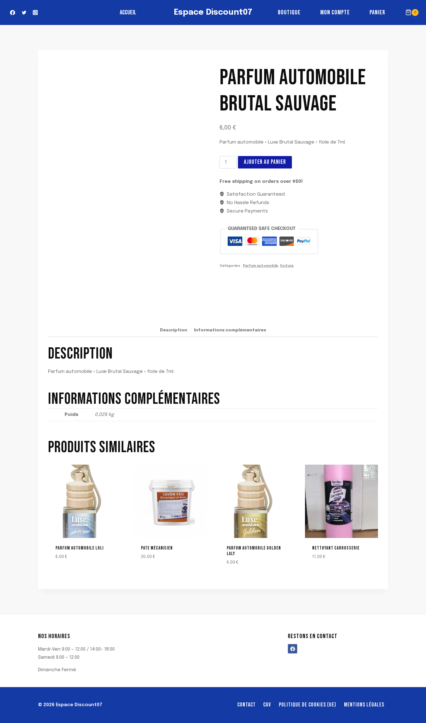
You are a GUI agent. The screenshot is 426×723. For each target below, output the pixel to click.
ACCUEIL (128, 12)
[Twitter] (24, 12)
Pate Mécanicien (157, 548)
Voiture (287, 265)
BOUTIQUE (289, 12)
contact (246, 704)
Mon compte (335, 12)
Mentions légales (364, 704)
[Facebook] (12, 12)
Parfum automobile (260, 265)
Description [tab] (173, 330)
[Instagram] (35, 12)
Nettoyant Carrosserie (336, 548)
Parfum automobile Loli (80, 548)
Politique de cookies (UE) (307, 704)
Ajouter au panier (265, 162)
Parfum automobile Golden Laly (254, 551)
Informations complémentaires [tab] (230, 330)
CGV (267, 704)
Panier (377, 12)
